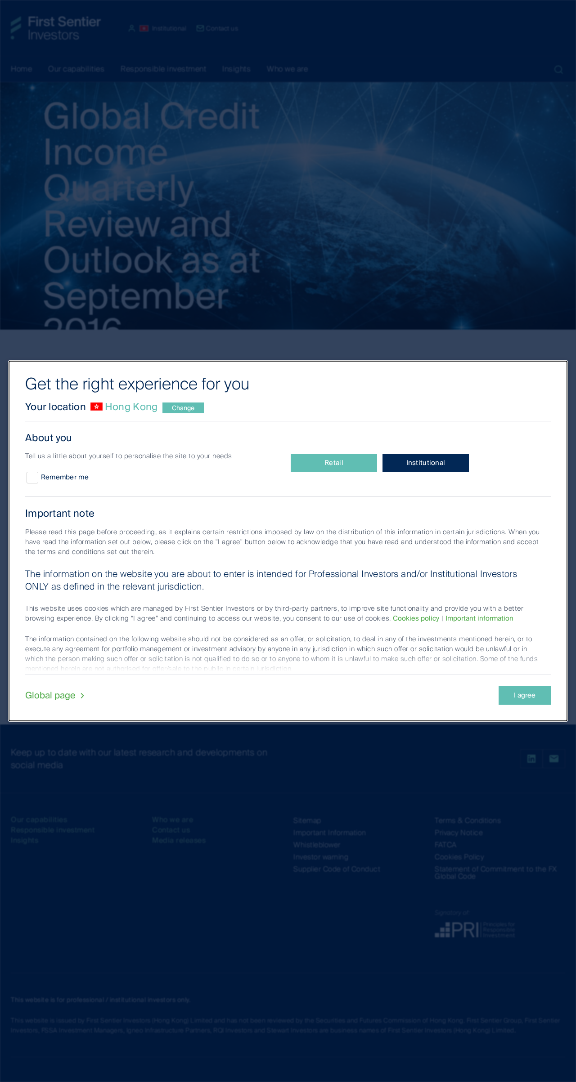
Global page (51, 695)
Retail (333, 462)
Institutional (426, 462)
